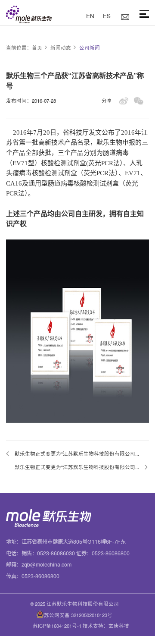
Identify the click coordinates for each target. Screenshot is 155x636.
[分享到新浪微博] (124, 100)
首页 (37, 47)
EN (90, 16)
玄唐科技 (118, 625)
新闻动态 (60, 47)
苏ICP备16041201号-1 (57, 625)
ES (107, 16)
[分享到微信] (138, 100)
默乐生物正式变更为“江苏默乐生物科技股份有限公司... (77, 453)
